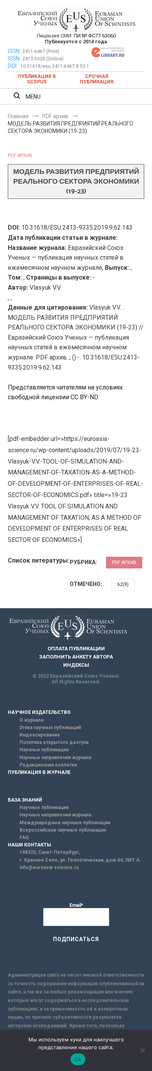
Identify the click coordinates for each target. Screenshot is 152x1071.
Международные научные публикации (64, 822)
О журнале (31, 720)
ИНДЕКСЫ (76, 665)
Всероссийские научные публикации (62, 830)
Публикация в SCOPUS (37, 79)
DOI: (13, 66)
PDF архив (20, 155)
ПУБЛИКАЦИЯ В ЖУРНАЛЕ (39, 772)
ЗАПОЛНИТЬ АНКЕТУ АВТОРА (76, 657)
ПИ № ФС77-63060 (95, 36)
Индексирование (39, 735)
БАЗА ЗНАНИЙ (25, 800)
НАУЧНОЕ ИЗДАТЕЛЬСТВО (39, 712)
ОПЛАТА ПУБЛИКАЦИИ (76, 648)
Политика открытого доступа (53, 742)
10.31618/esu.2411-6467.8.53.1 (54, 66)
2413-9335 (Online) (43, 59)
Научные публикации (44, 749)
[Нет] (142, 1050)
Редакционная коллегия (48, 765)
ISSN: (14, 51)
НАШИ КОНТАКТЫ (29, 845)
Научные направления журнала (55, 757)
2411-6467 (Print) (40, 51)
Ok (77, 1059)
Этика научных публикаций (50, 727)
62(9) (123, 584)
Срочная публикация (96, 79)
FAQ (24, 837)
